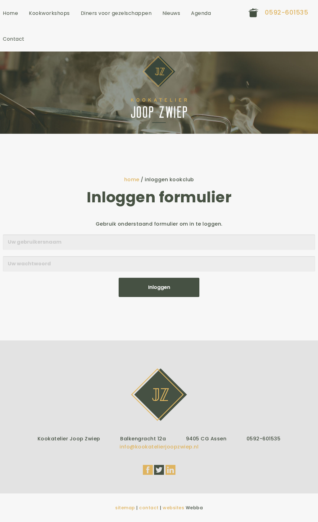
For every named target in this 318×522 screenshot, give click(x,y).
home (131, 179)
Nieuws (171, 13)
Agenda (201, 13)
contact (149, 508)
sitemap (125, 508)
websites (173, 508)
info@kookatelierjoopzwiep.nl (159, 446)
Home (10, 13)
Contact (14, 39)
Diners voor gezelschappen (116, 13)
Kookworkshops (49, 13)
